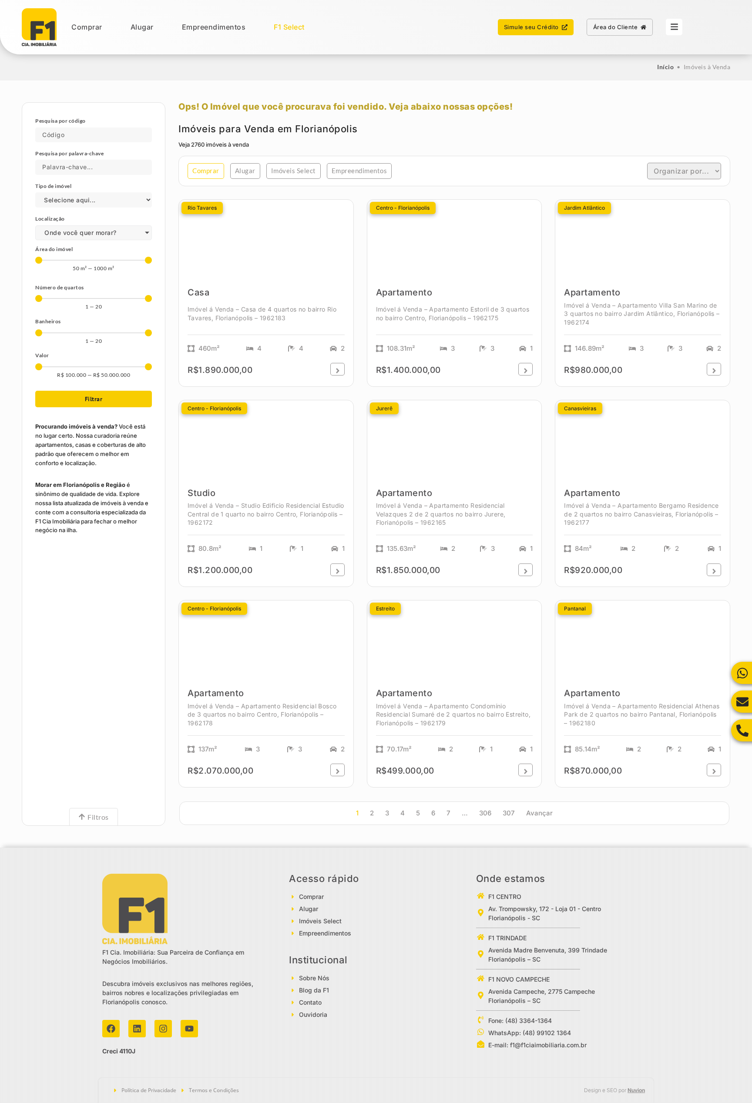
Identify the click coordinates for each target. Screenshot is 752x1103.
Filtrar (94, 399)
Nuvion (636, 1090)
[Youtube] (189, 1028)
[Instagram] (163, 1028)
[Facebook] (111, 1028)
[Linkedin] (137, 1028)
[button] (206, 171)
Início (665, 66)
